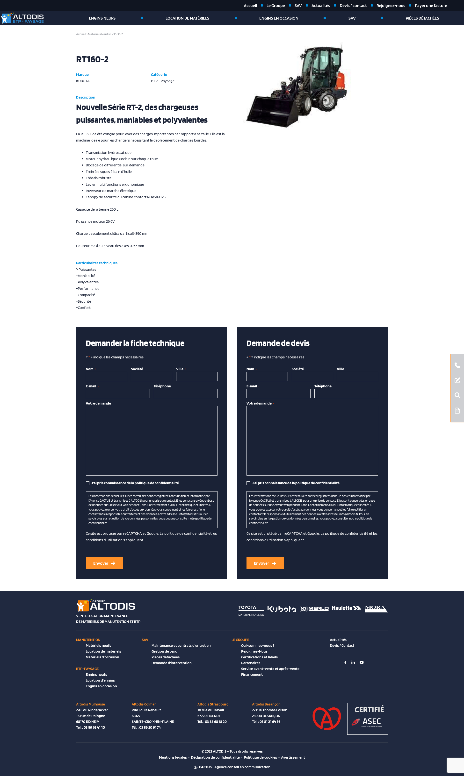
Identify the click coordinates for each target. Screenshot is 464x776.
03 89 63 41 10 (94, 727)
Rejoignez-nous (391, 5)
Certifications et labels (259, 657)
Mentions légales (173, 757)
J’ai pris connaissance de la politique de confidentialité (135, 483)
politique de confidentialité (186, 533)
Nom (91, 369)
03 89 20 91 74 (150, 727)
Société (137, 369)
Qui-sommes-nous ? (257, 645)
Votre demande (98, 403)
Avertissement (293, 757)
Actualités (321, 5)
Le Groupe (276, 5)
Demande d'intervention (172, 663)
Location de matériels (187, 18)
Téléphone (162, 386)
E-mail (92, 386)
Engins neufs (102, 18)
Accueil (250, 5)
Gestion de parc (164, 651)
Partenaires (250, 663)
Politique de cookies (260, 757)
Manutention (88, 639)
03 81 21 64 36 (270, 721)
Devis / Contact (342, 645)
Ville (181, 369)
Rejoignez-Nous (254, 651)
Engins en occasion (278, 18)
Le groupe (240, 639)
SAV (298, 5)
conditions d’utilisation (104, 540)
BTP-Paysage (87, 668)
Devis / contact (353, 5)
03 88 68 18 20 (216, 721)
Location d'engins (100, 680)
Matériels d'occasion (102, 657)
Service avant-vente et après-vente (270, 668)
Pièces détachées (422, 18)
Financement (252, 674)
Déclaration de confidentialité (215, 757)
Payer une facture (431, 5)
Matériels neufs (98, 645)
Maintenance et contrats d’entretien (181, 645)
